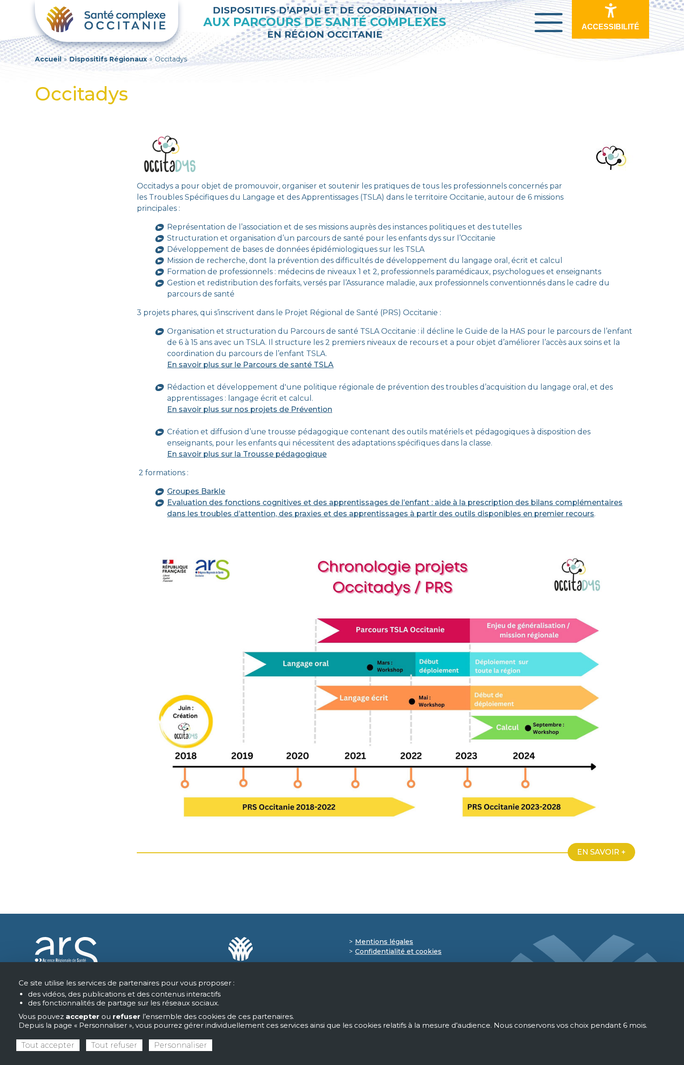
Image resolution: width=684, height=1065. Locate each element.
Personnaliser (180, 1045)
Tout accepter (47, 1045)
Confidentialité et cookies (398, 951)
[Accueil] (106, 21)
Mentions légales (384, 941)
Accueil (48, 59)
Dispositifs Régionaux (108, 59)
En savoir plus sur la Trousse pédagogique (247, 454)
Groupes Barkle (196, 491)
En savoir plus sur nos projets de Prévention (249, 409)
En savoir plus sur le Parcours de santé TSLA (250, 364)
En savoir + (601, 852)
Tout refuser (114, 1045)
